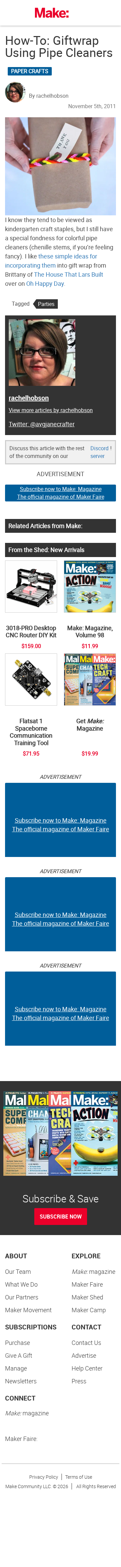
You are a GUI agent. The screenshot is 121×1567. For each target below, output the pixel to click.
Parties (46, 304)
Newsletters (21, 1381)
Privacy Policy (43, 1477)
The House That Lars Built (68, 274)
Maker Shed (87, 1297)
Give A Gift (18, 1355)
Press (79, 1381)
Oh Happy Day (45, 283)
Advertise (84, 1355)
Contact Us (86, 1343)
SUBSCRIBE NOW (61, 1216)
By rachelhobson (49, 95)
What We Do (21, 1284)
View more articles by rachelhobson (51, 410)
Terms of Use (78, 1477)
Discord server (99, 452)
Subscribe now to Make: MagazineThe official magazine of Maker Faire (60, 492)
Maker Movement (28, 1310)
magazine (93, 1271)
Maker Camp (89, 1310)
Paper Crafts (29, 71)
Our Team (18, 1271)
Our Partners (21, 1297)
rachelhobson (29, 397)
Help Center (87, 1368)
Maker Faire (87, 1284)
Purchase (17, 1343)
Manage (16, 1368)
